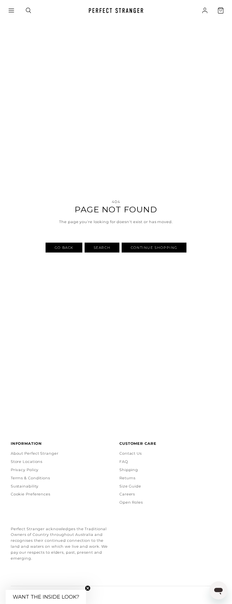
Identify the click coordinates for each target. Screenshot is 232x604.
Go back (64, 247)
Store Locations (27, 461)
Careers (127, 494)
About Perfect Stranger (35, 453)
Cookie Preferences (30, 494)
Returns (127, 478)
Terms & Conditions (30, 478)
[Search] (28, 10)
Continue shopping (154, 247)
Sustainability (25, 486)
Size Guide (130, 486)
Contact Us (130, 453)
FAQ (123, 461)
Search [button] (102, 247)
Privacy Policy (25, 469)
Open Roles (131, 502)
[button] (11, 10)
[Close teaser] (88, 588)
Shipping (128, 469)
